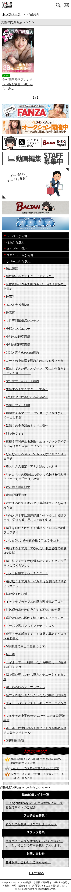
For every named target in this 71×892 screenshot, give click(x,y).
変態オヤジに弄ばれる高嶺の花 (27, 397)
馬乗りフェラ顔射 (18, 405)
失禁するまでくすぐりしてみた (27, 389)
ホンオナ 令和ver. (18, 304)
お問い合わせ (66, 5)
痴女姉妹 (12, 268)
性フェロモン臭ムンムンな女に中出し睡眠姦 (36, 695)
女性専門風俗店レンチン (22, 320)
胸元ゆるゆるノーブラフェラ (25, 687)
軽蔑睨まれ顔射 (16, 593)
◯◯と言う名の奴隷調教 (22, 352)
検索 (58, 5)
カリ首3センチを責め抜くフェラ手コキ (32, 540)
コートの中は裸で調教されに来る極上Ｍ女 (34, 360)
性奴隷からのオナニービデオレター (30, 276)
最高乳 (10, 296)
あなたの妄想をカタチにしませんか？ (31, 824)
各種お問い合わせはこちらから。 (28, 862)
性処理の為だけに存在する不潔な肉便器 (33, 609)
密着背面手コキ (16, 495)
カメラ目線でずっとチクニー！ (27, 573)
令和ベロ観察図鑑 (18, 336)
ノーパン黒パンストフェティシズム (30, 625)
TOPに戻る (36, 873)
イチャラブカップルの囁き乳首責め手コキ (34, 601)
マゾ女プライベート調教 (22, 381)
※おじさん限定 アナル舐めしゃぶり (31, 466)
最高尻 (10, 312)
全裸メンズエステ (18, 328)
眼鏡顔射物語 (15, 740)
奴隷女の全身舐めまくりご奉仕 (27, 425)
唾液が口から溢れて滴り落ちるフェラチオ (34, 617)
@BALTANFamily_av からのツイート (25, 787)
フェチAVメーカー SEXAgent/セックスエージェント (6, 5)
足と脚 (10, 654)
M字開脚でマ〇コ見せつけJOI (26, 646)
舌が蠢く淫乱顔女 (18, 487)
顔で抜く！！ (15, 433)
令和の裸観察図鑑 (18, 344)
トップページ (11, 14)
